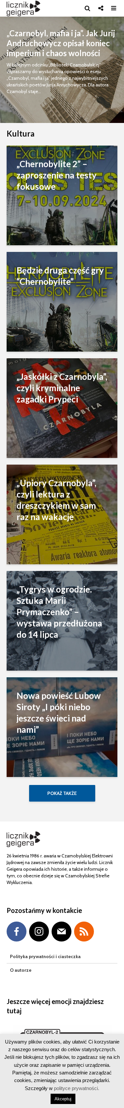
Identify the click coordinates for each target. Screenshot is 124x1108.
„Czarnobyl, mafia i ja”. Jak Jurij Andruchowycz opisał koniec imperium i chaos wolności (61, 43)
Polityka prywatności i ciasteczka (45, 956)
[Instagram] (39, 932)
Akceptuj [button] (63, 1098)
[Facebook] (16, 932)
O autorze (20, 970)
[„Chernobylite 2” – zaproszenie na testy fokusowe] (62, 195)
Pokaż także (62, 793)
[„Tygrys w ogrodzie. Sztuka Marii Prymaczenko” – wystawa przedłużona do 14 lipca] (62, 620)
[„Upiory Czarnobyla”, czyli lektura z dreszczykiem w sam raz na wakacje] (62, 514)
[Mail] (61, 932)
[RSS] (84, 932)
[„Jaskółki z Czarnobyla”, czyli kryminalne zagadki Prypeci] (62, 407)
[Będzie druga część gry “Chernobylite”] (62, 301)
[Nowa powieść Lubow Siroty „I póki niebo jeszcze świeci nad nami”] (62, 726)
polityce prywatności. (76, 1088)
